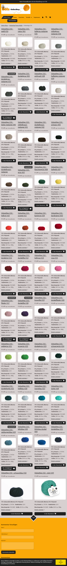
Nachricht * (3, 540)
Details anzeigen (5, 63)
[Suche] (46, 17)
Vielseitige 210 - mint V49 (44, 473)
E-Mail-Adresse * (4, 534)
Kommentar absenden (8, 552)
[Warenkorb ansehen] (50, 17)
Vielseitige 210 (28, 25)
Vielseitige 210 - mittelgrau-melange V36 (57, 31)
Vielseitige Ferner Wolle (15, 25)
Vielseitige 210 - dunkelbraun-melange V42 (40, 124)
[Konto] (43, 17)
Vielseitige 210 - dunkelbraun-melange (7, 169)
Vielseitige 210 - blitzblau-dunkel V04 (40, 429)
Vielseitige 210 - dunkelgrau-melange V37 (7, 79)
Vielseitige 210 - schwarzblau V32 (13, 473)
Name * (2, 527)
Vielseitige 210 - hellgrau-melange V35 (41, 31)
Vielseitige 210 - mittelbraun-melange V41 (24, 124)
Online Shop (4, 25)
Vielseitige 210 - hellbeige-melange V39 (58, 76)
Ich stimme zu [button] (61, 562)
